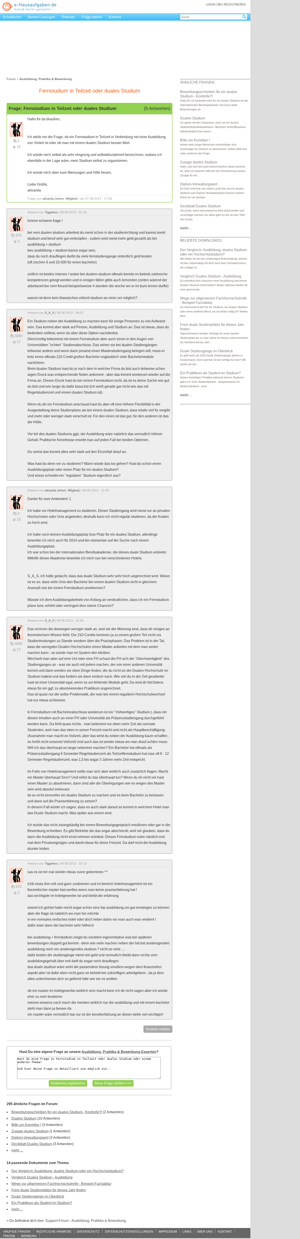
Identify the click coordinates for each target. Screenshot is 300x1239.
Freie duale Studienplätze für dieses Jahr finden (48, 1190)
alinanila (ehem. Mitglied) (60, 198)
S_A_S (49, 312)
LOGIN (210, 4)
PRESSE (9, 1235)
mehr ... (17, 1150)
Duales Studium (23, 1118)
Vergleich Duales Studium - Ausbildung (41, 1177)
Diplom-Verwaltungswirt (30, 1137)
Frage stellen (92, 17)
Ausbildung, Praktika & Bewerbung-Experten (118, 1052)
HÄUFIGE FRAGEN (17, 1231)
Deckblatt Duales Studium (31, 1144)
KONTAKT (225, 1231)
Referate (68, 17)
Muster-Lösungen (41, 17)
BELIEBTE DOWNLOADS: (201, 240)
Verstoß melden (158, 1029)
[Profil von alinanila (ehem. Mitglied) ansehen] (16, 129)
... (186, 228)
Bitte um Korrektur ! (26, 1125)
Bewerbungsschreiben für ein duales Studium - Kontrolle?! (56, 1112)
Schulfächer (12, 17)
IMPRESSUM (168, 1231)
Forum (11, 79)
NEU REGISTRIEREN (231, 4)
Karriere (115, 17)
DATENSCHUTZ (88, 1231)
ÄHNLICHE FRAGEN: (197, 82)
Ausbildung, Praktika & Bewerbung (98, 1221)
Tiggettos (51, 212)
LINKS (187, 1231)
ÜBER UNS (204, 1231)
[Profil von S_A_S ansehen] (16, 324)
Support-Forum (57, 1221)
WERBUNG (29, 1235)
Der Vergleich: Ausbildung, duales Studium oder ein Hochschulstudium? (67, 1171)
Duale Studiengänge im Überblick (37, 1196)
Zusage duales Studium (30, 1131)
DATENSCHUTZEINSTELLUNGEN (129, 1231)
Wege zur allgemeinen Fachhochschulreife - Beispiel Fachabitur (61, 1184)
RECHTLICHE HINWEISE (53, 1231)
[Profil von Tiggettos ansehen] (16, 224)
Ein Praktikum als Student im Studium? (41, 1203)
